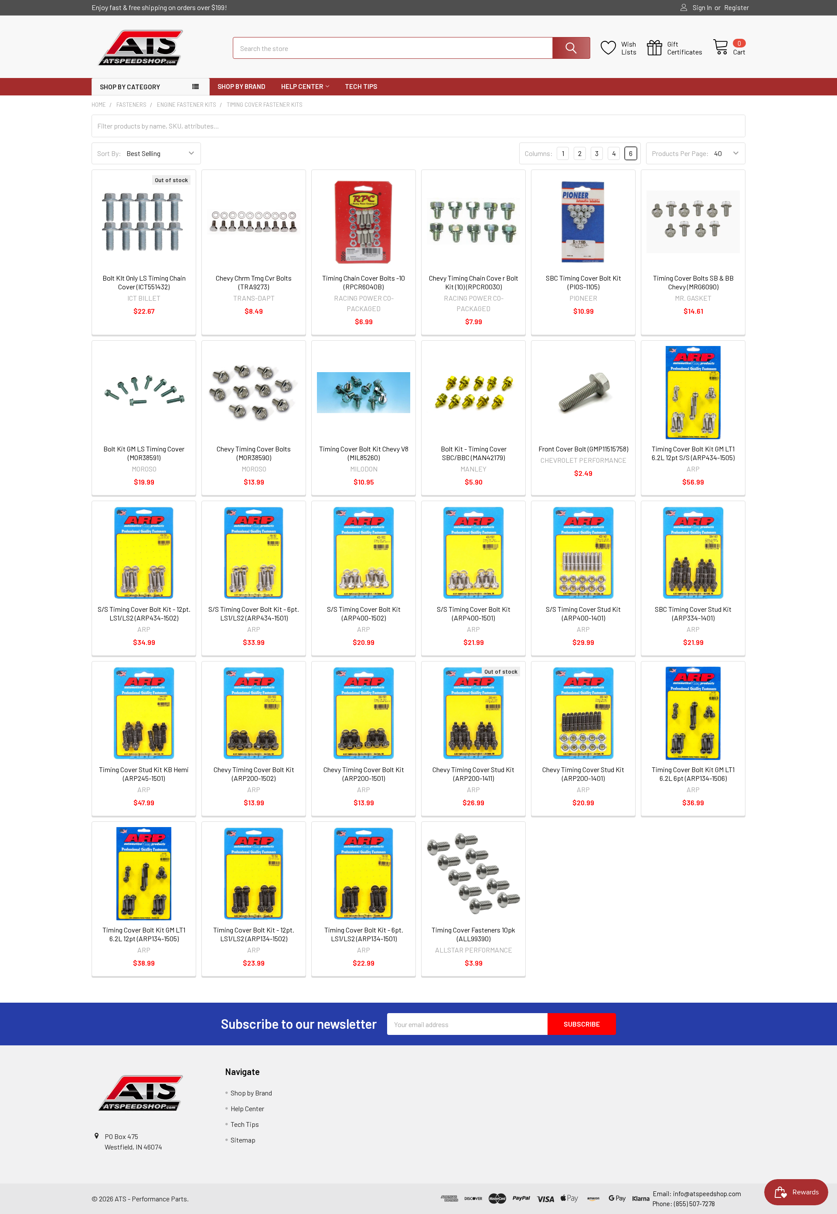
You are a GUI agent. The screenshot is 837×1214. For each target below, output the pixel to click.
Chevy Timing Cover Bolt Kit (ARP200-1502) (254, 773)
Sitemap (243, 1140)
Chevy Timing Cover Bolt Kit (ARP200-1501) (363, 773)
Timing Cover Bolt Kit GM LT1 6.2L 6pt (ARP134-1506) (693, 773)
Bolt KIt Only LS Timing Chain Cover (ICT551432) (144, 282)
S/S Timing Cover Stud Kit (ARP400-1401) (583, 613)
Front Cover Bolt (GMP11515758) (583, 448)
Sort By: (109, 153)
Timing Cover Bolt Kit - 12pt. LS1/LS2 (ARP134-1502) (253, 934)
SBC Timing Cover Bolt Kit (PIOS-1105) (583, 282)
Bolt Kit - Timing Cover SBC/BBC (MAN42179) (474, 452)
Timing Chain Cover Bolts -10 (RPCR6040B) (363, 282)
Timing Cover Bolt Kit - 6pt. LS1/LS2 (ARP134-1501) (363, 934)
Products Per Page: (680, 153)
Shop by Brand (241, 86)
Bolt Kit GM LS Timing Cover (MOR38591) (143, 452)
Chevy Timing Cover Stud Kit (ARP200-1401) (583, 773)
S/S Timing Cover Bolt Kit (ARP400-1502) (364, 613)
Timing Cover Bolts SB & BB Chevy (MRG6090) (693, 282)
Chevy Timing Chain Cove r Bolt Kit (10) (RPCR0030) (473, 282)
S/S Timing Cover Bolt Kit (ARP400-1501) (473, 613)
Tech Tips (361, 86)
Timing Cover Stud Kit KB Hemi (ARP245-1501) (144, 773)
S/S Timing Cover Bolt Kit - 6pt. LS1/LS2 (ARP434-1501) (253, 613)
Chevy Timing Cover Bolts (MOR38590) (254, 452)
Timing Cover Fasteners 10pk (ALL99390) (473, 934)
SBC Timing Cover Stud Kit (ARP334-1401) (693, 613)
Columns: (539, 153)
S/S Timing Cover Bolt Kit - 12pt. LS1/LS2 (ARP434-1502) (144, 613)
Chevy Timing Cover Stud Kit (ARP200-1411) (473, 773)
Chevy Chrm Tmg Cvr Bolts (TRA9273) (254, 282)
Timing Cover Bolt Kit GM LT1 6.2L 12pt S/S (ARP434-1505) (693, 452)
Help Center (302, 86)
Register (736, 7)
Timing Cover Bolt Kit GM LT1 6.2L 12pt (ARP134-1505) (143, 934)
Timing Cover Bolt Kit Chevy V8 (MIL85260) (363, 452)
